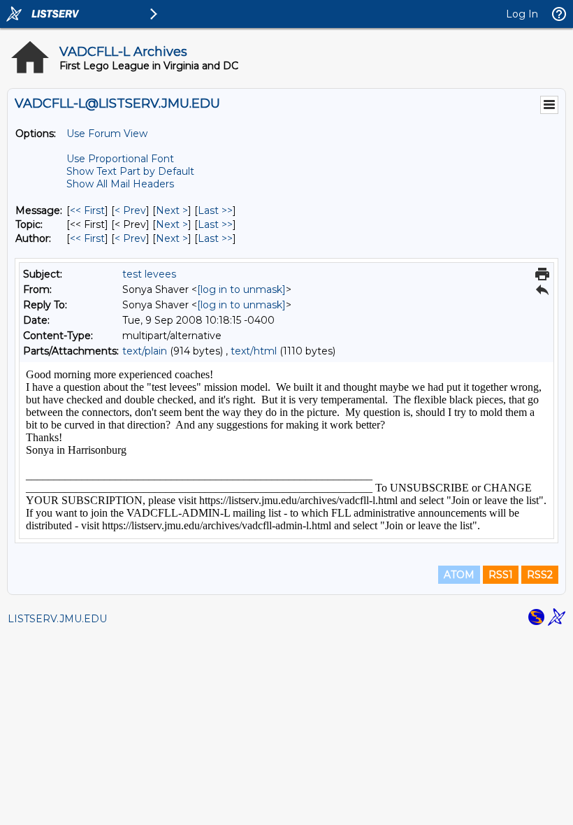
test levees (149, 274)
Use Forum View (106, 133)
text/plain (144, 351)
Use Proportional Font (120, 158)
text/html (254, 351)
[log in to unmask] (241, 289)
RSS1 (500, 574)
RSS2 (540, 574)
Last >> (215, 210)
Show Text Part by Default (130, 171)
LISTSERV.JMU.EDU (57, 618)
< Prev (130, 210)
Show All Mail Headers (120, 184)
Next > (172, 210)
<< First (87, 210)
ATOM (459, 574)
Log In (522, 14)
